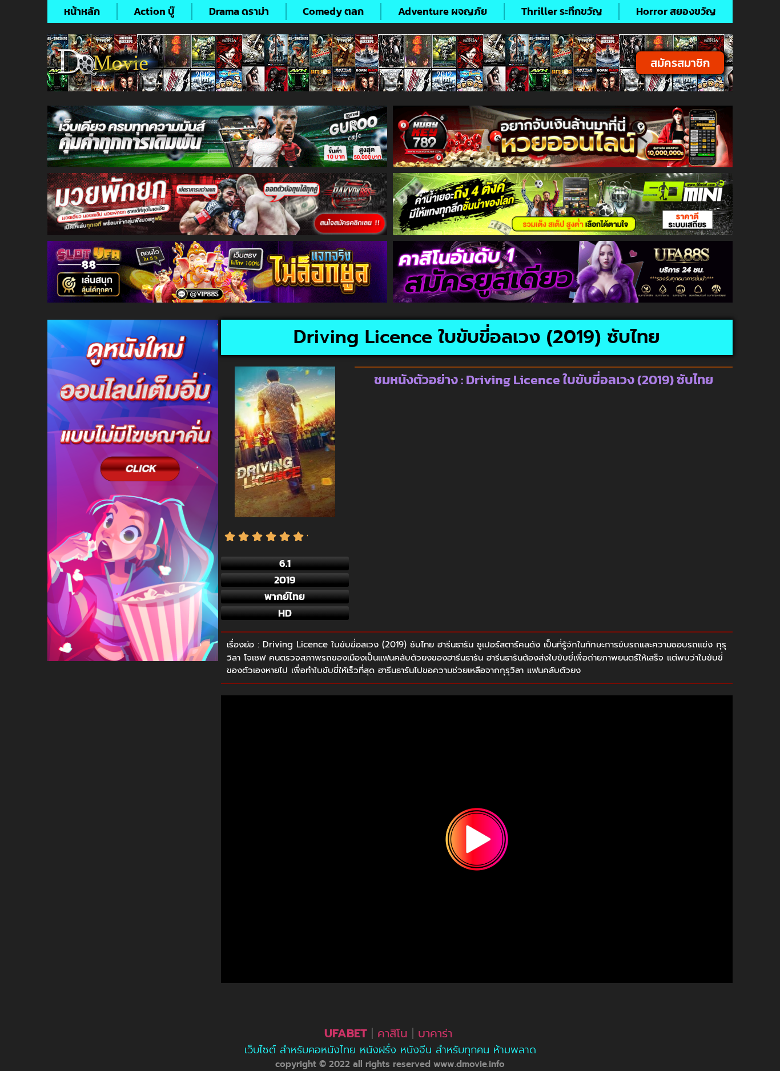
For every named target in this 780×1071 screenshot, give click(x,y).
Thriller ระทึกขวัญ (561, 11)
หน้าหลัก (82, 11)
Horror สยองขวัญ (676, 11)
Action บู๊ (154, 11)
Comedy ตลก (333, 11)
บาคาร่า (435, 1033)
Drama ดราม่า (239, 11)
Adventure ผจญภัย (442, 11)
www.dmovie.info (469, 1064)
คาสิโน (392, 1033)
